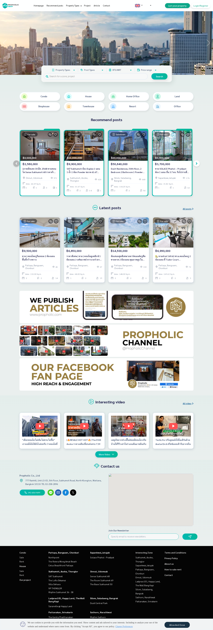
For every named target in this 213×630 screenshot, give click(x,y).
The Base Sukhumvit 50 (101, 584)
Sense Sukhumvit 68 (100, 576)
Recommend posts (55, 5)
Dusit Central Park (98, 603)
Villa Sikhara (54, 584)
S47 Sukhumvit (55, 576)
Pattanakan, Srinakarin (60, 612)
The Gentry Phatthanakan (60, 617)
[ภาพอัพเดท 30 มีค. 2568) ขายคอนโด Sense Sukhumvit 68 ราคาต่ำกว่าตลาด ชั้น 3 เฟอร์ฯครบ (39, 170)
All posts (187, 208)
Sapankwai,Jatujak (100, 552)
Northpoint (53, 557)
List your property (177, 5)
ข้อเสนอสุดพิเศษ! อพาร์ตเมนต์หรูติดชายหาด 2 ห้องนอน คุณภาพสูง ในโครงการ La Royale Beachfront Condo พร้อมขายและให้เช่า (128, 258)
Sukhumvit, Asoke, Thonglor (63, 571)
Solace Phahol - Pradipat (102, 557)
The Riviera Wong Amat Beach (62, 561)
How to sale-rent (173, 569)
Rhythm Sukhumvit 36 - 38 (60, 592)
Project (87, 5)
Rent (21, 561)
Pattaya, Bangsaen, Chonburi (63, 552)
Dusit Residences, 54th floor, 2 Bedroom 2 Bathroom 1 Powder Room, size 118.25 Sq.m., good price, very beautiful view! (127, 170)
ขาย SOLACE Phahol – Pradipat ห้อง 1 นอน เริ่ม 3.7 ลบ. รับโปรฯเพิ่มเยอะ (172, 170)
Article (97, 5)
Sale (21, 557)
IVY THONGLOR (55, 588)
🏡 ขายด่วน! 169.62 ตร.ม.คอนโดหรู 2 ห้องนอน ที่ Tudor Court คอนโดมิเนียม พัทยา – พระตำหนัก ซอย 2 (173, 258)
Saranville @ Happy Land (60, 606)
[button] (208, 43)
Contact (106, 5)
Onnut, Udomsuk (99, 571)
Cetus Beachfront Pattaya (60, 565)
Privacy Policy (171, 558)
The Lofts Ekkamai (57, 580)
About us (169, 563)
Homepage (39, 5)
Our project (25, 579)
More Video (104, 454)
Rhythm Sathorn (98, 617)
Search (159, 76)
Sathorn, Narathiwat (101, 612)
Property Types (73, 5)
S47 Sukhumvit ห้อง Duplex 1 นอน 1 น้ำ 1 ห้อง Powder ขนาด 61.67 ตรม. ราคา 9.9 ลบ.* (83, 170)
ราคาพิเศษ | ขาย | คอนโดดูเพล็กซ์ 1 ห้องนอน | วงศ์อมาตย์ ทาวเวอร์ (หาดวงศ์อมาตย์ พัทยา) (83, 258)
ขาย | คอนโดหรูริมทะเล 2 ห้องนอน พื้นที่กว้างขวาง (38, 258)
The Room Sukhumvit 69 (101, 580)
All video (187, 403)
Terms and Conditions (175, 552)
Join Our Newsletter (118, 530)
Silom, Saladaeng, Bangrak (104, 598)
